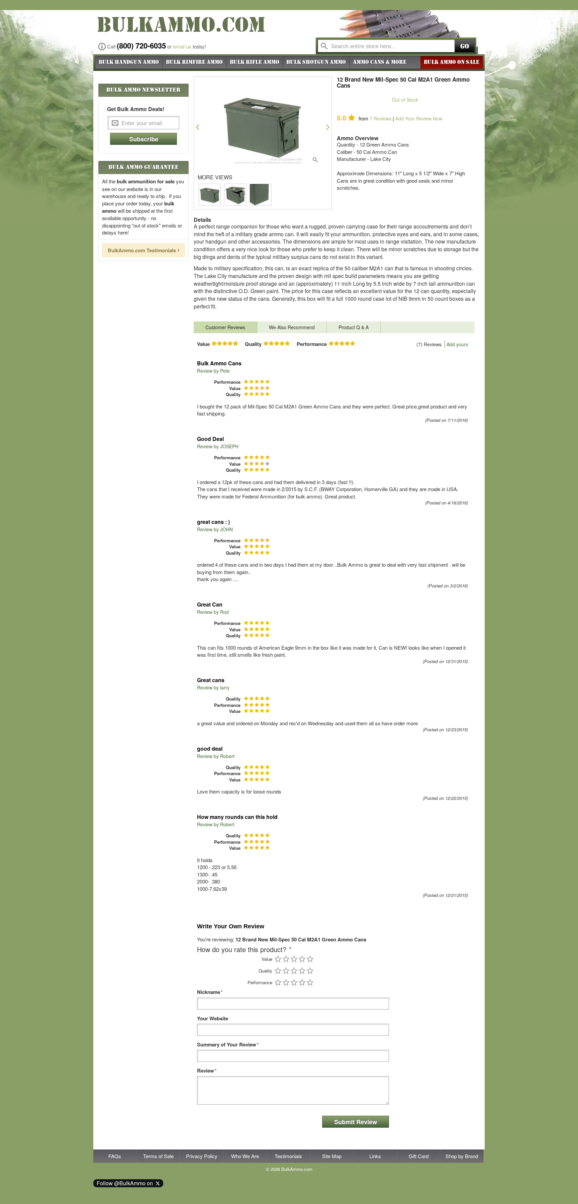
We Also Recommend (292, 327)
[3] (294, 959)
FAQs (114, 1156)
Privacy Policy (201, 1156)
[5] (310, 959)
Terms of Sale (158, 1156)
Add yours (457, 344)
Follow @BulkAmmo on (126, 1183)
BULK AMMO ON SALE (451, 62)
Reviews (380, 118)
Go (464, 46)
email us (182, 46)
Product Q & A (354, 327)
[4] (302, 959)
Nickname (208, 992)
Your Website (212, 1018)
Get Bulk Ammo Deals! (135, 109)
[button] (197, 127)
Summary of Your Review (226, 1044)
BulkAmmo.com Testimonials (142, 250)
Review (205, 1070)
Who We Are (245, 1156)
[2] (286, 959)
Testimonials (288, 1156)
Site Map (332, 1156)
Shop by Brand (462, 1156)
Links (375, 1156)
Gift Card (418, 1156)
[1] (278, 959)
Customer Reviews (225, 327)
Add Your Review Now (418, 118)
